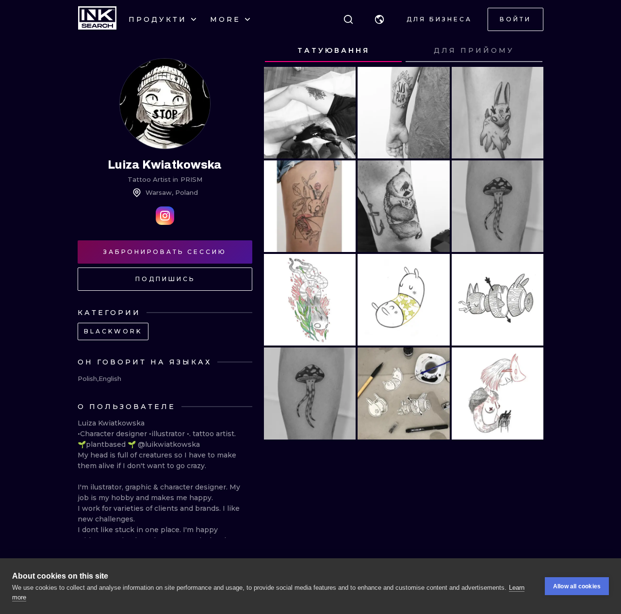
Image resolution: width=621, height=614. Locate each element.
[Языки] (379, 19)
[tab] (333, 51)
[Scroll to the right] (527, 51)
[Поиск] (348, 19)
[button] (379, 19)
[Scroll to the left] (280, 51)
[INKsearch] (97, 19)
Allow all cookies (577, 586)
